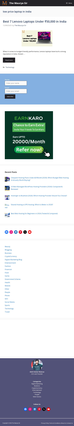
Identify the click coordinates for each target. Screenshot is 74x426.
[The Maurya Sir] (4, 3)
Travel (7, 312)
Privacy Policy (45, 423)
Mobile (7, 286)
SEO (6, 299)
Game (7, 276)
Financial (8, 269)
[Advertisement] (37, 338)
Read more (9, 60)
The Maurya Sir (18, 3)
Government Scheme (12, 279)
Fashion (8, 266)
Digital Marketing (37, 384)
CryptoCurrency (11, 256)
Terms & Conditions (55, 423)
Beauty (7, 246)
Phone (7, 295)
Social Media (10, 302)
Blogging (8, 250)
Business (8, 253)
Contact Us (70, 423)
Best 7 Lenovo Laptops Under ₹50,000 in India (34, 21)
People (7, 292)
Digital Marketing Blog (13, 259)
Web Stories (37, 397)
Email (7, 88)
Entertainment (10, 263)
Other (7, 289)
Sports (7, 305)
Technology (9, 67)
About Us (63, 423)
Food (7, 273)
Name (7, 80)
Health (7, 282)
